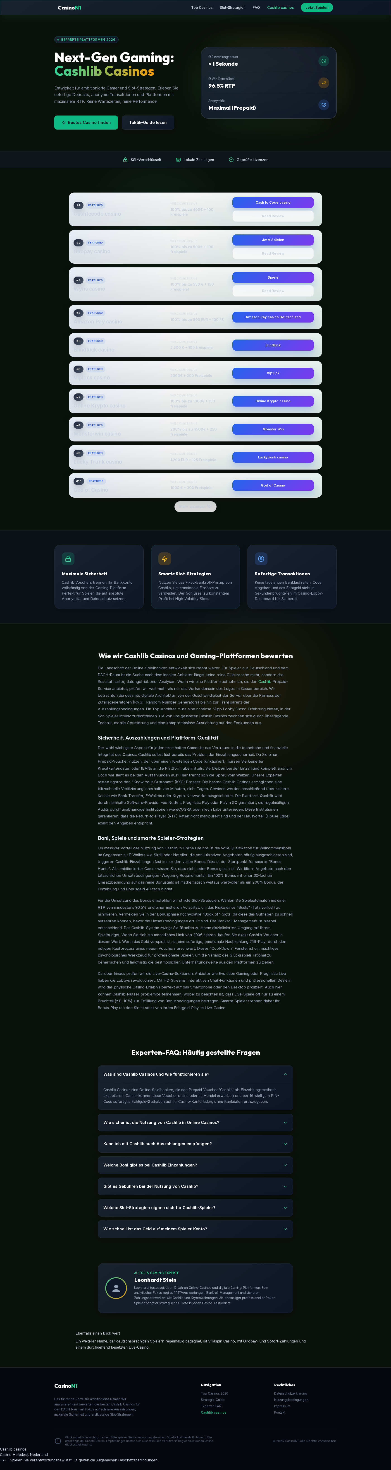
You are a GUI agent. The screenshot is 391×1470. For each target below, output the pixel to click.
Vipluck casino (92, 377)
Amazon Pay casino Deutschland (273, 317)
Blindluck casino (94, 350)
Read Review (273, 216)
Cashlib (264, 681)
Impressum (282, 1406)
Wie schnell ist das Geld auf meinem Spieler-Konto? (155, 1229)
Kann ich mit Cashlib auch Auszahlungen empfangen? (157, 1143)
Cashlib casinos (280, 7)
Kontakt (279, 1412)
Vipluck (273, 373)
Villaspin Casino (221, 1341)
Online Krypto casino (100, 405)
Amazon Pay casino (98, 321)
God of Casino (91, 490)
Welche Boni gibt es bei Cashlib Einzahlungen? (150, 1165)
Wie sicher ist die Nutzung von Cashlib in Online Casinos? (161, 1122)
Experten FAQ (211, 1406)
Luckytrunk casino (273, 457)
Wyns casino (89, 289)
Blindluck (273, 345)
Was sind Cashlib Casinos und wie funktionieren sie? (156, 1074)
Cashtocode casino (97, 214)
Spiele (273, 277)
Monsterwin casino (97, 434)
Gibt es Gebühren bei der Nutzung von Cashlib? (150, 1186)
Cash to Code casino (273, 202)
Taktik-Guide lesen (148, 122)
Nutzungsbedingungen (291, 1400)
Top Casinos (201, 7)
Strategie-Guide (213, 1400)
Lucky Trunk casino (98, 462)
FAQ (256, 7)
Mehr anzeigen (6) (195, 506)
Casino (69, 7)
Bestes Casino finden (89, 122)
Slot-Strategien (233, 7)
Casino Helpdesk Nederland (24, 1454)
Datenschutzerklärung (290, 1393)
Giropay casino (92, 251)
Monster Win (273, 429)
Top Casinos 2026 (214, 1393)
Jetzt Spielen (317, 7)
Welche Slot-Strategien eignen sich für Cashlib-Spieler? (159, 1207)
